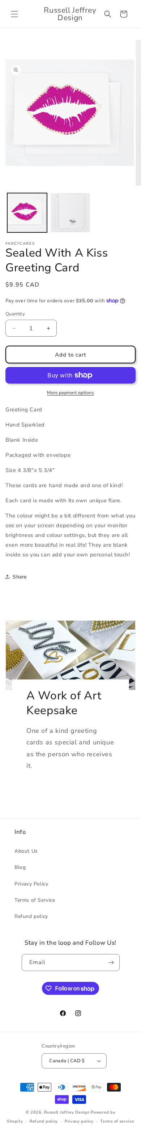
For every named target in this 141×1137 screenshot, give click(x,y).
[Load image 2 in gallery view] (70, 213)
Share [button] (20, 576)
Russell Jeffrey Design (66, 1112)
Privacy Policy (31, 883)
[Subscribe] (111, 962)
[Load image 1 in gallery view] (27, 213)
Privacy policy (79, 1121)
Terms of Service (34, 900)
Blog (20, 867)
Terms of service (117, 1121)
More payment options (70, 392)
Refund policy (31, 916)
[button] (14, 14)
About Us (26, 851)
